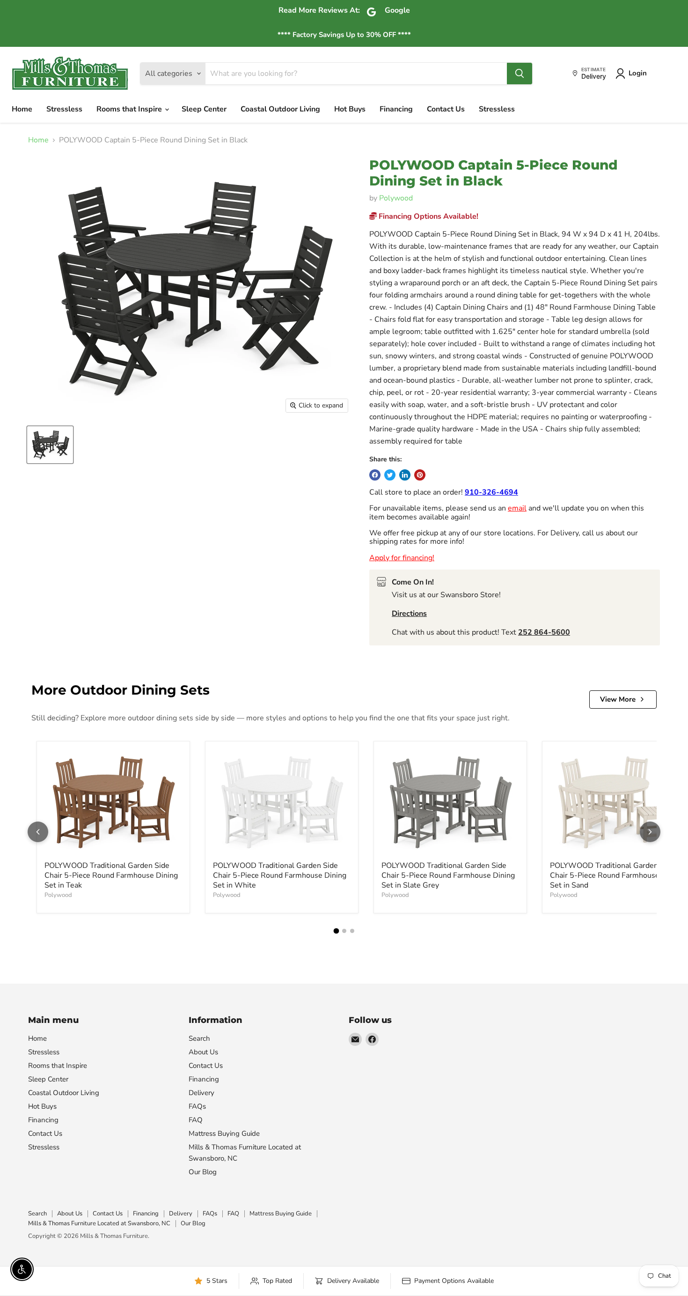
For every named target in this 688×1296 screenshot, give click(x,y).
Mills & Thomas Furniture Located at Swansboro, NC (99, 1223)
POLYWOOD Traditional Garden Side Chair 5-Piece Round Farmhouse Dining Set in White (279, 875)
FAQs (197, 1106)
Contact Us (446, 109)
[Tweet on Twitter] (389, 475)
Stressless (64, 109)
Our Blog (203, 1172)
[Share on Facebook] (375, 475)
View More (618, 699)
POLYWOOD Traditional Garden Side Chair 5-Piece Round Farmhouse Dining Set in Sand (616, 875)
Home (22, 109)
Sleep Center (204, 109)
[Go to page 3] (352, 931)
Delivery (201, 1092)
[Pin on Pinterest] (419, 475)
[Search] (519, 73)
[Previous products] (38, 832)
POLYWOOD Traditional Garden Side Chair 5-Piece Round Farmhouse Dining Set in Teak (111, 875)
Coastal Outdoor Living (280, 109)
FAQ (196, 1120)
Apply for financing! (401, 558)
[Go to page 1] (336, 931)
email (517, 508)
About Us (203, 1052)
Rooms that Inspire (130, 109)
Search (199, 1038)
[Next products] (650, 832)
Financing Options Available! (427, 216)
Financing (396, 109)
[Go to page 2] (344, 931)
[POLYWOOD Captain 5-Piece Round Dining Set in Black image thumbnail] (50, 444)
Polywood (396, 198)
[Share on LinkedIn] (404, 475)
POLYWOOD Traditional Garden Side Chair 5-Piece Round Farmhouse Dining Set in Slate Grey (448, 875)
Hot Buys (350, 109)
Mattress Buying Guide (224, 1133)
